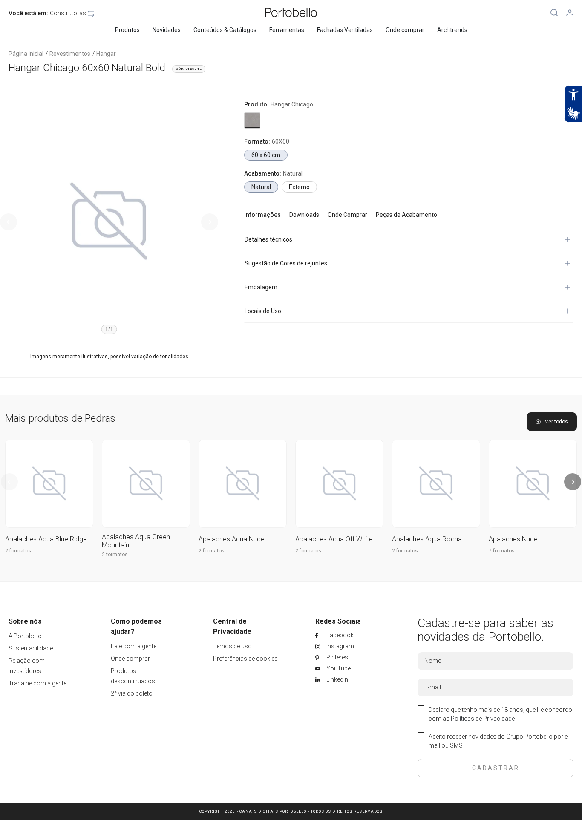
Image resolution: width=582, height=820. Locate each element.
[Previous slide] (8, 221)
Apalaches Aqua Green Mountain (136, 541)
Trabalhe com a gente (37, 683)
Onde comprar (130, 658)
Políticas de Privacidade (483, 718)
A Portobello (25, 636)
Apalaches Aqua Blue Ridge (46, 539)
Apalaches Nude (513, 539)
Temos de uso (232, 646)
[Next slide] (209, 221)
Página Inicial (26, 53)
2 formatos (18, 551)
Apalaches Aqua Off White (334, 539)
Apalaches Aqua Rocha (427, 539)
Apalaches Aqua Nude (232, 539)
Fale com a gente (133, 646)
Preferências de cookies (245, 658)
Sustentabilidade (31, 648)
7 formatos (502, 551)
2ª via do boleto (132, 693)
